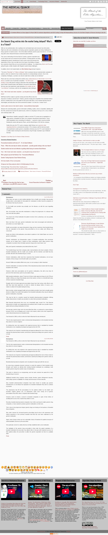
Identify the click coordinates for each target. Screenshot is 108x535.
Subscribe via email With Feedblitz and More (84, 41)
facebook (93, 1)
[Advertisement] (39, 20)
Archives (101, 45)
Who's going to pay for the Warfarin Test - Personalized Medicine (17, 155)
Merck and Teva (46, 64)
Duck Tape (76, 184)
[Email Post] (3, 175)
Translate (89, 45)
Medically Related (24, 171)
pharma (16, 168)
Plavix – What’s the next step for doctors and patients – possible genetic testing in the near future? (26, 146)
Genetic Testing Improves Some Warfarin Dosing (13, 157)
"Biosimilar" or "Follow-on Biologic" (15, 72)
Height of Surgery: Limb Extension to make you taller (86, 140)
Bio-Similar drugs (27, 69)
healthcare (7, 168)
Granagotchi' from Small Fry (80, 188)
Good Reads (33, 1)
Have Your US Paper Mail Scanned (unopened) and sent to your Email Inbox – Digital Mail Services (93, 162)
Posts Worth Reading (34, 28)
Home (3, 28)
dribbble (104, 1)
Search (104, 28)
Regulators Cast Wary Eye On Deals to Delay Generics (15, 136)
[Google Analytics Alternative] (54, 534)
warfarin (26, 168)
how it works (87, 90)
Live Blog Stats (90, 281)
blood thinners (34, 168)
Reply (7, 336)
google (95, 1)
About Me (8, 28)
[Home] (3, 37)
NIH (29, 168)
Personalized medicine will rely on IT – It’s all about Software (16, 143)
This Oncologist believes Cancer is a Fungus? (93, 149)
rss (98, 1)
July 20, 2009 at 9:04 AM (48, 197)
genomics (21, 168)
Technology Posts (42, 1)
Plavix (11, 167)
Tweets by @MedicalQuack (80, 271)
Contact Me (16, 28)
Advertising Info (56, 28)
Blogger (69, 531)
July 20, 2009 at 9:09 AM (48, 338)
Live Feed (17, 1)
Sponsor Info (46, 28)
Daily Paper (24, 28)
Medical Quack (41, 531)
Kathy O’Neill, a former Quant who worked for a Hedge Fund (66, 509)
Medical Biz (64, 1)
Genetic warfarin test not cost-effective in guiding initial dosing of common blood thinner (23, 148)
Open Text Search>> (67, 28)
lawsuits (12, 168)
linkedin (101, 1)
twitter (90, 1)
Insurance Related (54, 1)
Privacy (79, 45)
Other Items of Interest (35, 171)
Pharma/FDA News (46, 171)
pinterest (106, 1)
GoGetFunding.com (94, 90)
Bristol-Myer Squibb (18, 167)
